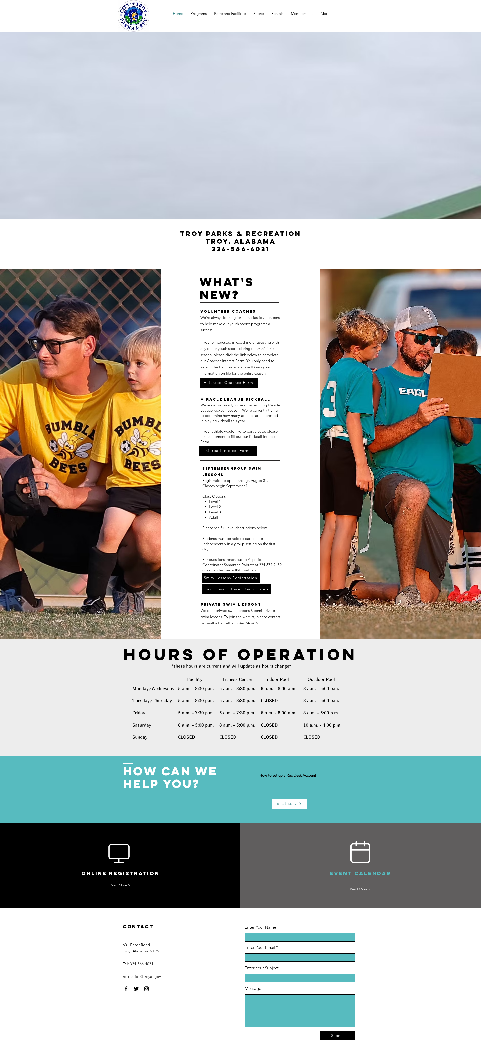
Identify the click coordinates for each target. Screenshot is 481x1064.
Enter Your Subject (262, 968)
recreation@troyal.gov (142, 976)
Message (253, 988)
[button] (230, 13)
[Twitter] (136, 989)
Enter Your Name (260, 927)
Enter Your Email (260, 947)
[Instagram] (146, 989)
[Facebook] (126, 989)
